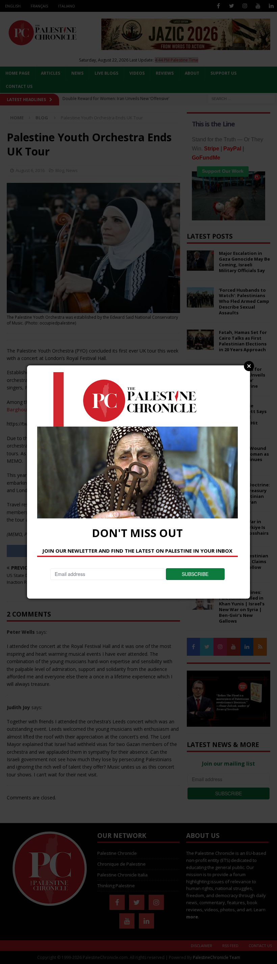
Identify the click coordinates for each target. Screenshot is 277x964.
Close (249, 366)
